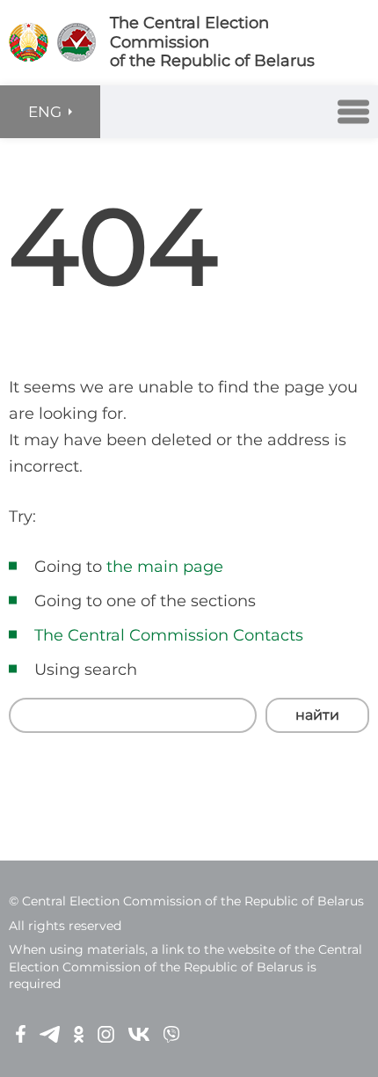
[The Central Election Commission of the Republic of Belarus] (28, 42)
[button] (353, 111)
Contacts (268, 635)
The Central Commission (131, 635)
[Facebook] (21, 1033)
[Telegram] (50, 1033)
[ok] (79, 1033)
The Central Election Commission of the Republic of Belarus (212, 42)
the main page (164, 566)
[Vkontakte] (138, 1033)
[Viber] (171, 1033)
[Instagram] (106, 1033)
